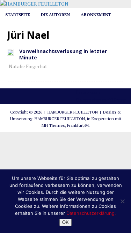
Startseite (17, 14)
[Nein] (122, 201)
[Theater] (10, 52)
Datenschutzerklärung (101, 99)
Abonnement (96, 14)
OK (65, 222)
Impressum (88, 92)
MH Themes (53, 125)
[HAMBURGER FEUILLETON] (34, 3)
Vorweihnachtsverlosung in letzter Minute (63, 54)
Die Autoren (55, 14)
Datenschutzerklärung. (91, 213)
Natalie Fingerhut (28, 66)
